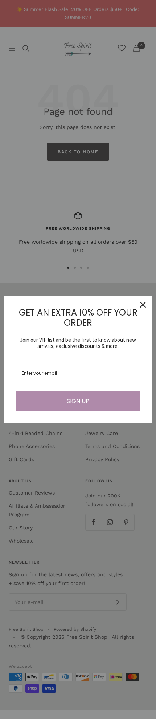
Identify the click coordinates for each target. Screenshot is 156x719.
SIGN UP (78, 401)
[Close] (143, 304)
